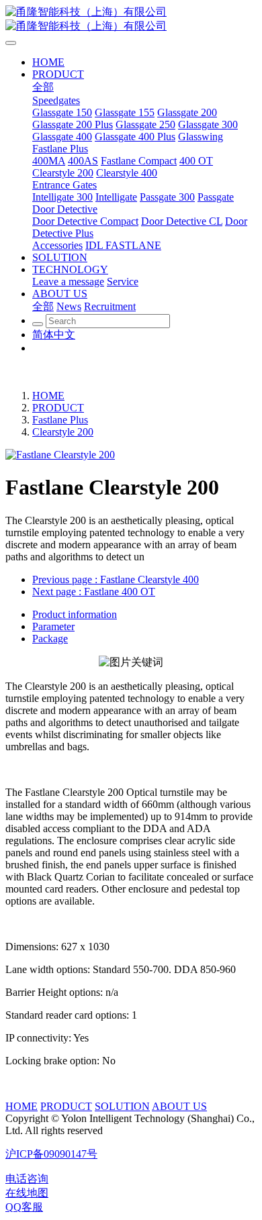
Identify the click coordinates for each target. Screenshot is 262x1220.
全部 (43, 87)
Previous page (115, 579)
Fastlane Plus (60, 419)
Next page (93, 591)
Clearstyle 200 (62, 432)
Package (50, 638)
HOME (48, 395)
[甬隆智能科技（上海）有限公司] (131, 19)
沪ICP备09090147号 (51, 1154)
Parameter (53, 626)
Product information (74, 614)
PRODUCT (58, 407)
